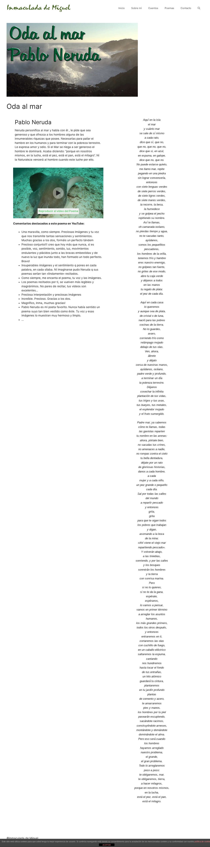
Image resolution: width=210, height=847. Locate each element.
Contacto (186, 8)
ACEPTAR (107, 845)
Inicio (121, 8)
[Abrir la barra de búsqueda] (198, 8)
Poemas (169, 8)
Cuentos (153, 8)
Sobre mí (136, 8)
